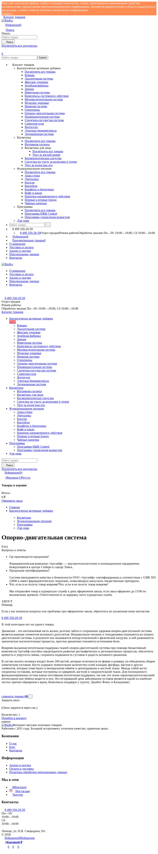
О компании (17, 243)
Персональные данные (24, 254)
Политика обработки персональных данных (38, 772)
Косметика (24, 517)
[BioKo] (7, 725)
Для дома (23, 528)
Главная (14, 507)
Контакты (15, 257)
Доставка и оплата (21, 247)
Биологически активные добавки (31, 510)
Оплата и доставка (21, 768)
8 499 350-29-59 (30, 233)
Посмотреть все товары (40, 71)
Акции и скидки (20, 250)
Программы (25, 524)
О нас (13, 743)
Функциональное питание (34, 521)
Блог (12, 747)
